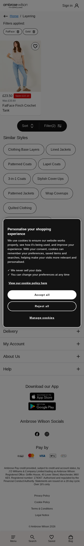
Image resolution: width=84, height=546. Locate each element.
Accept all (42, 294)
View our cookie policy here (28, 282)
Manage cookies (42, 317)
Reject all (42, 306)
